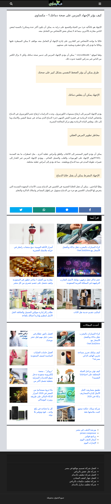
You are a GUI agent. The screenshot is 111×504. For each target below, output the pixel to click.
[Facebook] (90, 210)
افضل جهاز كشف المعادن (84, 478)
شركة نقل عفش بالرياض (85, 471)
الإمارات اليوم (90, 443)
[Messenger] (67, 210)
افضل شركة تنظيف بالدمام (84, 475)
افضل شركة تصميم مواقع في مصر (80, 468)
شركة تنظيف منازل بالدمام (84, 484)
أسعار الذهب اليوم (88, 439)
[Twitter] (21, 210)
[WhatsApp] (44, 210)
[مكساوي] (55, 3)
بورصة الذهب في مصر (86, 430)
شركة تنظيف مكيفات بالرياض (82, 481)
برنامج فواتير (90, 436)
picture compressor (88, 433)
